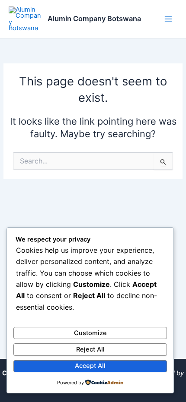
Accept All (90, 366)
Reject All (90, 349)
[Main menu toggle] (168, 19)
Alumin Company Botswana (94, 18)
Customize (90, 333)
